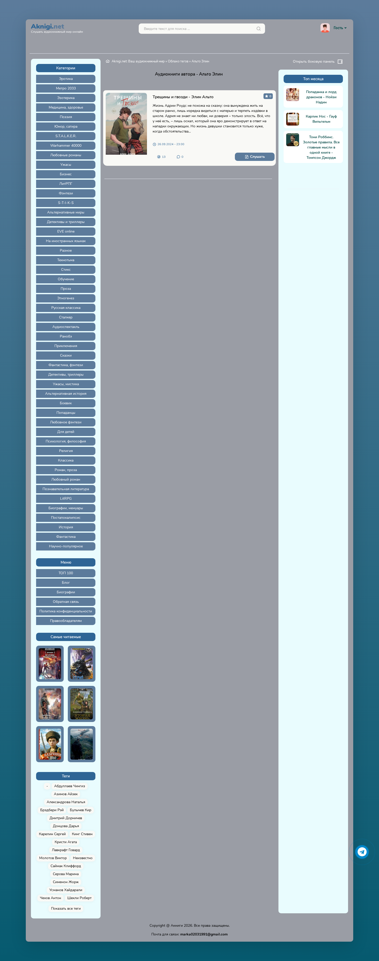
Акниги (177, 925)
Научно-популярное (66, 546)
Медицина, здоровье (66, 107)
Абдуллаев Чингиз (69, 786)
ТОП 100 (66, 573)
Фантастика (66, 536)
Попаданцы (65, 412)
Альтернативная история (65, 393)
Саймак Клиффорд (66, 866)
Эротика (66, 78)
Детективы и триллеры (66, 221)
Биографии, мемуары (65, 508)
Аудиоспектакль (65, 326)
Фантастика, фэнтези (65, 365)
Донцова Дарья (66, 826)
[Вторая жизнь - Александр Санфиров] (81, 704)
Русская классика (65, 307)
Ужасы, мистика (66, 384)
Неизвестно (83, 858)
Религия (66, 450)
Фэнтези (66, 193)
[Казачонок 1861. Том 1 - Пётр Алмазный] (50, 744)
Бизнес (66, 174)
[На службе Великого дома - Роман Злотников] (50, 664)
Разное (66, 250)
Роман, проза (66, 469)
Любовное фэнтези (65, 422)
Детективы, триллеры (66, 374)
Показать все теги (66, 908)
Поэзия (66, 116)
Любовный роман (65, 479)
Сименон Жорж (66, 882)
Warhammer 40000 (65, 145)
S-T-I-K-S (66, 202)
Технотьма (65, 260)
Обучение (66, 279)
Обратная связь (66, 601)
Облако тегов (178, 61)
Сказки (66, 355)
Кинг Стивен (82, 834)
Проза (66, 288)
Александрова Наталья (66, 802)
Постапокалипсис (65, 517)
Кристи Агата (66, 842)
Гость (338, 27)
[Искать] (258, 28)
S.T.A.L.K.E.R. (65, 136)
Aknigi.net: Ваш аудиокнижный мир (138, 61)
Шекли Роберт (79, 898)
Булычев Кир (80, 810)
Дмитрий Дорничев (66, 818)
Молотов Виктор (53, 858)
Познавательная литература (66, 489)
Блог (66, 582)
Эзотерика (66, 97)
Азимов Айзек (66, 794)
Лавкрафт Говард (66, 850)
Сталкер (65, 317)
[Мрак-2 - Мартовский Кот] (81, 744)
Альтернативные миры (65, 212)
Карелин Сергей (52, 834)
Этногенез (65, 298)
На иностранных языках (66, 241)
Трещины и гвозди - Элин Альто (183, 97)
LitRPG (66, 498)
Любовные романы (65, 155)
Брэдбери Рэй (52, 810)
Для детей (65, 431)
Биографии (66, 592)
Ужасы (65, 164)
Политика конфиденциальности (65, 611)
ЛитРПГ (65, 183)
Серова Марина (66, 874)
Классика (65, 460)
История (66, 527)
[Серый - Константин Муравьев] (81, 664)
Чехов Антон (50, 898)
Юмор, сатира (65, 126)
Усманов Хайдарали (65, 890)
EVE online (66, 231)
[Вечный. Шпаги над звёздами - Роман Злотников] (50, 704)
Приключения (65, 345)
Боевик (66, 403)
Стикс (66, 269)
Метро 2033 (66, 88)
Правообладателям (66, 620)
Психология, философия (66, 441)
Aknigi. (57, 27)
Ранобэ (66, 336)
